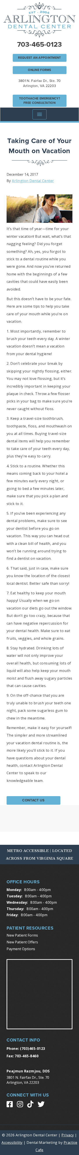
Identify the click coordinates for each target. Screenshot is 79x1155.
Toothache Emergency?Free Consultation (39, 101)
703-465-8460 (26, 1056)
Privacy (67, 1135)
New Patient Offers (22, 942)
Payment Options (21, 948)
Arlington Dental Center (33, 180)
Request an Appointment (39, 58)
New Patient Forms (22, 935)
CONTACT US (33, 800)
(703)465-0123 (32, 1048)
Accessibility (12, 1142)
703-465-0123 (39, 44)
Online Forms (39, 70)
